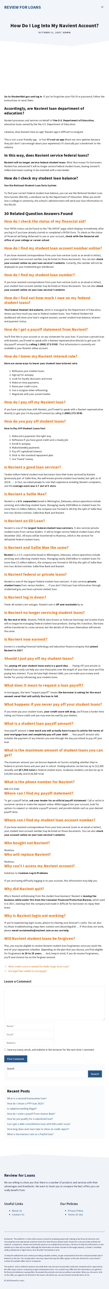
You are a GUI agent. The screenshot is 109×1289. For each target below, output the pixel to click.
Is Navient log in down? (25, 597)
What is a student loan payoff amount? (38, 723)
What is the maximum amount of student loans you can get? (53, 752)
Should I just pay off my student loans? (39, 658)
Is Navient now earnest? (25, 639)
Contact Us (18, 1214)
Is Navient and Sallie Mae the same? (36, 547)
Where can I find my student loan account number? (49, 820)
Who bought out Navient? (27, 842)
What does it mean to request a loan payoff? (43, 685)
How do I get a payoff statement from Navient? (46, 329)
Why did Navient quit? (24, 888)
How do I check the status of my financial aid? (45, 221)
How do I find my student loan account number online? (53, 248)
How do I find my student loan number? (39, 274)
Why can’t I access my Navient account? (39, 865)
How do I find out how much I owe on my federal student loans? (47, 300)
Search (10, 1068)
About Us (17, 1210)
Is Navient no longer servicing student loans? (44, 612)
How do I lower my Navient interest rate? (40, 356)
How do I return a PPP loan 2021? (25, 1103)
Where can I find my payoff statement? (38, 793)
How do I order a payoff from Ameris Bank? (31, 1113)
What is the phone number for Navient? (39, 781)
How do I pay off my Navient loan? (34, 402)
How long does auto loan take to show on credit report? (38, 1129)
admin (67, 32)
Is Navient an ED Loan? (24, 520)
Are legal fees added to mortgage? (27, 971)
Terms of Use (75, 1214)
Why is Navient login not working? (35, 915)
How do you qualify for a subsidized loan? (30, 1118)
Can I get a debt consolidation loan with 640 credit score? (38, 1124)
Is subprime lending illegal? (22, 1108)
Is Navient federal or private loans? (35, 574)
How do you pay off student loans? (35, 421)
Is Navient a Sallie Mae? (25, 493)
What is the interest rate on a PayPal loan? (30, 1134)
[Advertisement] (54, 69)
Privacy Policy (75, 1210)
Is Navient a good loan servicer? (32, 467)
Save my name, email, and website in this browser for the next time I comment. (51, 1049)
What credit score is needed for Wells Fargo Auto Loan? (38, 966)
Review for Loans (22, 7)
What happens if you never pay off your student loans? (53, 704)
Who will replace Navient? (27, 854)
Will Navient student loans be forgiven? (39, 938)
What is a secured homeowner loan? (27, 1098)
